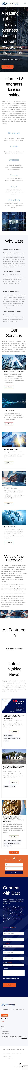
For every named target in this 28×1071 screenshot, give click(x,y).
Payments (18, 840)
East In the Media (5, 1033)
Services (3, 1028)
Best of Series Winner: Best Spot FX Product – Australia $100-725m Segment (13, 717)
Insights (13, 738)
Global (13, 786)
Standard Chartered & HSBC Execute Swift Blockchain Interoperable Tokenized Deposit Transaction (13, 819)
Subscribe (13, 927)
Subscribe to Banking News (11, 978)
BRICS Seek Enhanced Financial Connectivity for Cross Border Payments (13, 767)
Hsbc (5, 843)
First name (7, 930)
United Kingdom (7, 846)
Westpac (18, 738)
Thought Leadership (10, 488)
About (2, 1021)
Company (7, 962)
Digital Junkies (10, 1057)
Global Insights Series (11, 527)
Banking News (6, 927)
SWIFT (18, 843)
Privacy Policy (6, 1053)
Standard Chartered (11, 843)
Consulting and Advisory (11, 449)
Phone (6, 956)
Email (6, 943)
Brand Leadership (5, 1031)
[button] (25, 3)
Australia (6, 740)
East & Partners (7, 738)
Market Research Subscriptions (14, 371)
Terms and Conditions (16, 1053)
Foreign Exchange (8, 735)
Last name (5, 937)
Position (4, 949)
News (2, 1024)
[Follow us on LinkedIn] (20, 1064)
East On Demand (9, 410)
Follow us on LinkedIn (20, 1066)
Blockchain (6, 840)
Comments (5, 968)
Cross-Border (7, 786)
